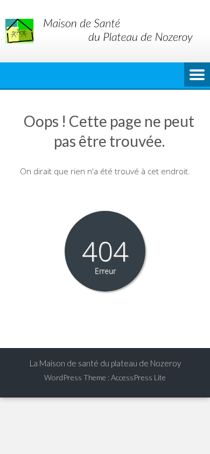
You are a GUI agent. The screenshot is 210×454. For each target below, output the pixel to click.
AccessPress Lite (138, 377)
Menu (197, 75)
